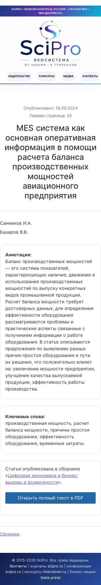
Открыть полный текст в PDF (50, 498)
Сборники (10, 534)
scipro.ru (55, 566)
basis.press (51, 577)
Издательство (19, 76)
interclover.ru (54, 571)
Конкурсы (46, 76)
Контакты (90, 76)
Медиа (68, 76)
